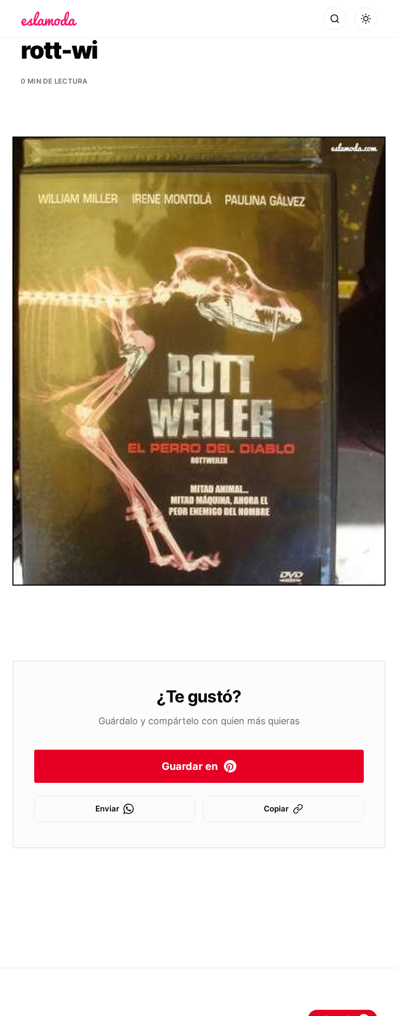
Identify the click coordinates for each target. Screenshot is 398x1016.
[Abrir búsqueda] (334, 18)
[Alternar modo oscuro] (365, 18)
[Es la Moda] (49, 18)
